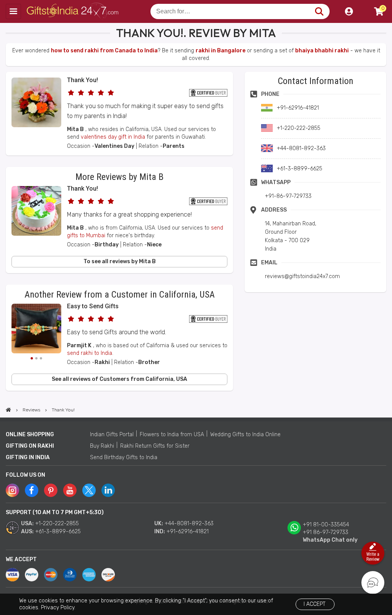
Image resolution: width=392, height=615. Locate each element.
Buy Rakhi (102, 446)
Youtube (70, 490)
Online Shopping (30, 434)
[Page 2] (36, 358)
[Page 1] (32, 358)
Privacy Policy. (58, 607)
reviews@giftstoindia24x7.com (302, 276)
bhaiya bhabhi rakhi (322, 50)
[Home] (8, 410)
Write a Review (372, 557)
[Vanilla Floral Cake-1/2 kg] (36, 234)
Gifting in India (28, 457)
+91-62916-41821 (188, 531)
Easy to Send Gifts (93, 306)
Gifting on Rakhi (30, 446)
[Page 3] (41, 358)
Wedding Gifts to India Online (245, 434)
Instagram (12, 490)
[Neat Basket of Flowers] (36, 125)
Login (348, 11)
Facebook (31, 490)
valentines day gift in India (113, 137)
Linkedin (108, 490)
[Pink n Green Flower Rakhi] (36, 330)
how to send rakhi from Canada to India (104, 50)
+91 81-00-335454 (326, 524)
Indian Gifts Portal (112, 434)
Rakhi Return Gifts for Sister (154, 446)
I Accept (314, 604)
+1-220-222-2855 (57, 523)
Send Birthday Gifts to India (123, 457)
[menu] (13, 11)
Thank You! (82, 80)
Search (319, 11)
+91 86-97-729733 (325, 532)
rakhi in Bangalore (220, 50)
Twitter (89, 490)
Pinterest (50, 490)
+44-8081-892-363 (189, 523)
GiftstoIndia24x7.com (73, 11)
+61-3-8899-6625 (58, 531)
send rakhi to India (89, 353)
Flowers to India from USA (172, 434)
